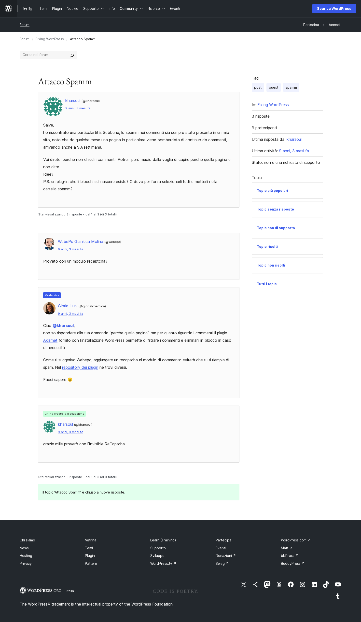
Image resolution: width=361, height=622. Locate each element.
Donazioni (226, 555)
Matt (286, 548)
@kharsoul (63, 325)
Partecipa (223, 540)
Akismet (50, 340)
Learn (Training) (163, 540)
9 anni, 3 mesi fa (78, 108)
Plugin (90, 555)
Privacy (26, 563)
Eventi (221, 548)
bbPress (290, 555)
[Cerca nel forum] (72, 55)
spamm (291, 87)
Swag (222, 563)
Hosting (26, 555)
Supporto (158, 548)
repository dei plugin (80, 367)
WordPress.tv (163, 563)
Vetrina (90, 540)
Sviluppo (157, 555)
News (24, 548)
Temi (89, 548)
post (258, 87)
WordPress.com (296, 540)
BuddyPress (293, 563)
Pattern (91, 563)
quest (273, 87)
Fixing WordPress (50, 39)
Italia (70, 591)
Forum (24, 25)
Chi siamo (27, 540)
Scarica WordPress (334, 8)
